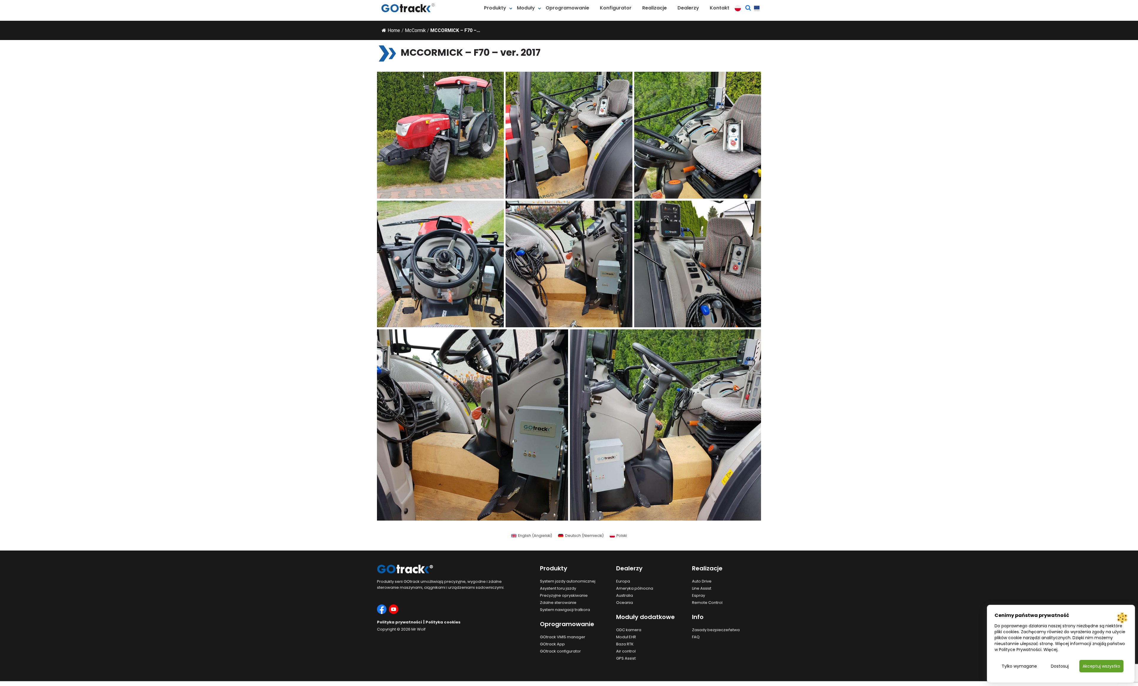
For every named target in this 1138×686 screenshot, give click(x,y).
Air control (626, 651)
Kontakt (719, 7)
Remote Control (707, 602)
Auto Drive (702, 581)
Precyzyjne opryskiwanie (564, 595)
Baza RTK (625, 644)
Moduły (526, 7)
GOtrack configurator (560, 651)
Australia (624, 595)
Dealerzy (688, 7)
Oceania (624, 602)
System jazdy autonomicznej (567, 581)
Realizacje (654, 7)
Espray (698, 595)
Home (394, 30)
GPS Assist (626, 658)
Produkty (495, 7)
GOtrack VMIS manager (562, 637)
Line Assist (701, 588)
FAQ (696, 637)
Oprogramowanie (567, 7)
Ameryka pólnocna (634, 588)
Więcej (1050, 650)
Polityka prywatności (399, 622)
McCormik (415, 30)
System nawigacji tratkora (565, 609)
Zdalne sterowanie (558, 602)
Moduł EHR (626, 637)
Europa (623, 581)
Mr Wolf (418, 629)
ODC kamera (628, 630)
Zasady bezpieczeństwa (716, 630)
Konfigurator (616, 7)
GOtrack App (552, 644)
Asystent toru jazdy (558, 588)
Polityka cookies (443, 622)
